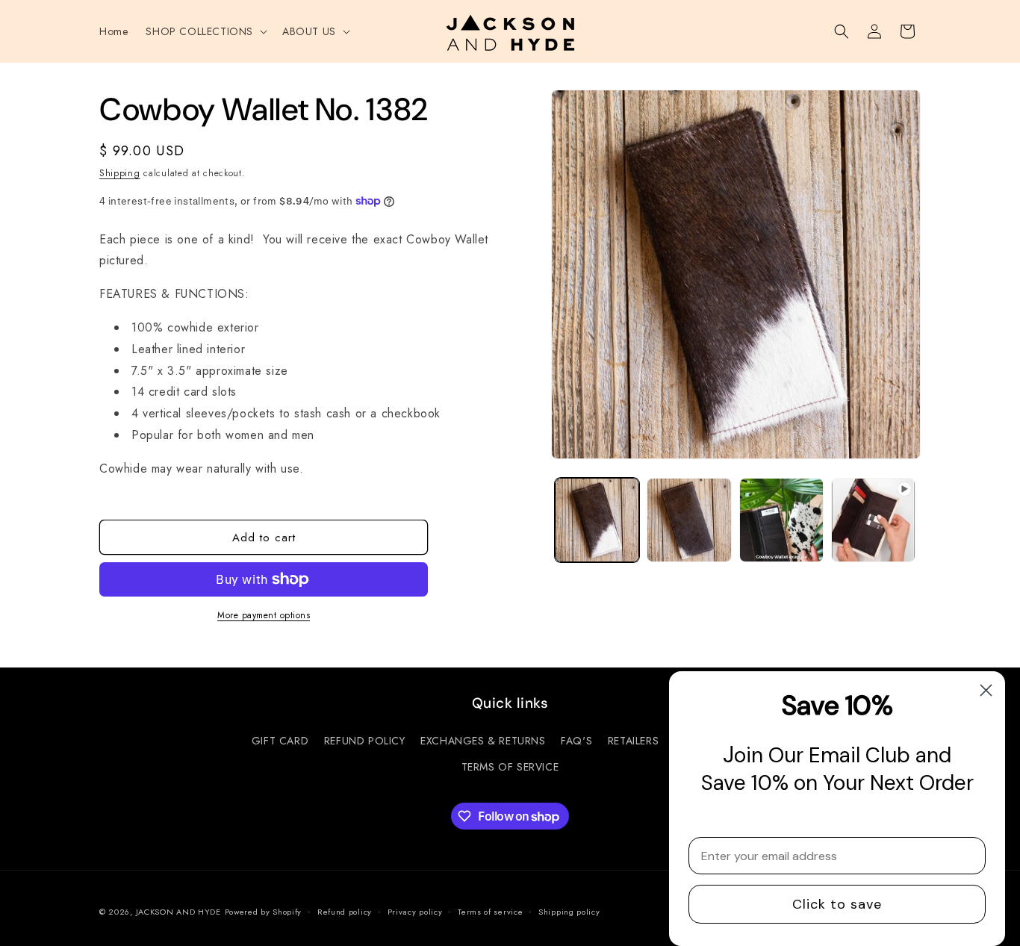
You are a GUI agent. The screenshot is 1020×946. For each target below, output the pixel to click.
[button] (205, 31)
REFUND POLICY (364, 740)
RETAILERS (633, 740)
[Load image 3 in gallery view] (781, 520)
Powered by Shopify (263, 912)
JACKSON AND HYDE (178, 912)
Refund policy (344, 912)
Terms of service (490, 912)
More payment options (263, 615)
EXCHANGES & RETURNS (482, 740)
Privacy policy (415, 912)
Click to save (837, 904)
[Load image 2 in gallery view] (689, 520)
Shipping (119, 173)
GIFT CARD (280, 740)
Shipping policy (569, 912)
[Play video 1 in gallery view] (873, 520)
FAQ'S (576, 740)
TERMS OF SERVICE (510, 766)
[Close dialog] (986, 690)
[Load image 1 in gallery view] (597, 520)
